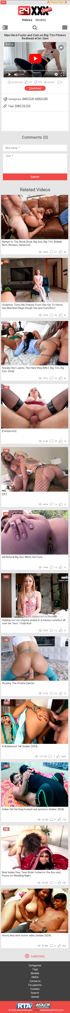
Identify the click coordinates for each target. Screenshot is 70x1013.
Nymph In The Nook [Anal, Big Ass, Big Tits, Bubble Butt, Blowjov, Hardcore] (32, 243)
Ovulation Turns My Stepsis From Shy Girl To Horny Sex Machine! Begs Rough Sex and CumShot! (32, 306)
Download (35, 88)
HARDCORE (41, 98)
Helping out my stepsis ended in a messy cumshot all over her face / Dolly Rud (33, 622)
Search (35, 992)
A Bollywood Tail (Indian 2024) (20, 746)
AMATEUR (28, 98)
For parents (35, 985)
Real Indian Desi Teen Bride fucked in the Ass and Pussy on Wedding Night (31, 874)
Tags (35, 969)
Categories (35, 965)
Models (41, 20)
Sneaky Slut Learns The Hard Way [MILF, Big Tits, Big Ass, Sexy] (33, 369)
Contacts (35, 981)
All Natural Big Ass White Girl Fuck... (23, 557)
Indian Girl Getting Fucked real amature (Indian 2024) (33, 809)
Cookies (35, 989)
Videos (27, 20)
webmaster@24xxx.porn (52, 1010)
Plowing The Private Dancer (18, 683)
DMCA (35, 977)
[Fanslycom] (9, 431)
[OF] (4, 494)
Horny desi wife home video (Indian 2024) (26, 935)
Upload (35, 996)
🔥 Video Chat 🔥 (57, 2)
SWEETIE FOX (23, 105)
